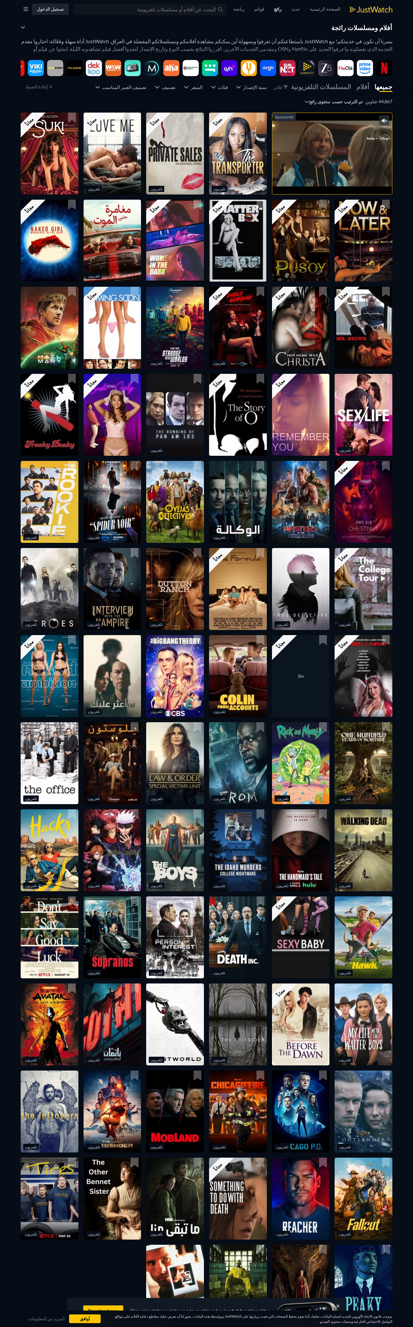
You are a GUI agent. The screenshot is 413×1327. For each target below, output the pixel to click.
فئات (222, 87)
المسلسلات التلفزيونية (321, 86)
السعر (196, 87)
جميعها (383, 86)
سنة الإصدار (254, 87)
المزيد (321, 181)
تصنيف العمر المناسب (123, 87)
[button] (238, 154)
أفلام (363, 86)
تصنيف (168, 87)
